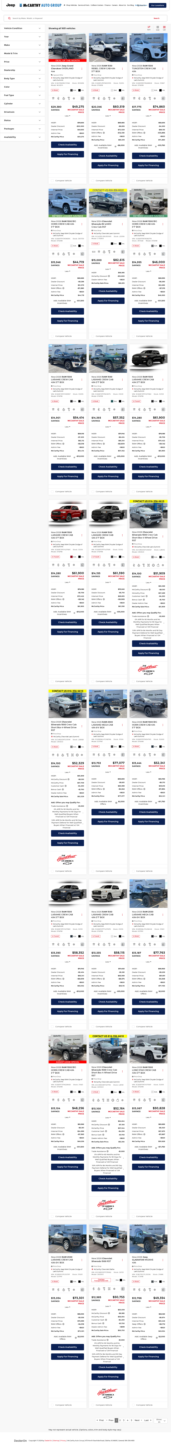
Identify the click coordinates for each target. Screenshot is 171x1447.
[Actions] (82, 68)
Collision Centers (97, 5)
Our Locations (157, 5)
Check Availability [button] (67, 145)
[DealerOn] (20, 1440)
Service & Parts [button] (83, 5)
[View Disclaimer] (74, 98)
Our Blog (130, 5)
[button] (84, 47)
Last (147, 1420)
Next (138, 1420)
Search (156, 18)
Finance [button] (108, 5)
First (101, 1420)
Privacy (63, 1441)
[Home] (64, 5)
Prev (110, 1420)
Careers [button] (115, 5)
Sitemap (56, 1441)
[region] (67, 129)
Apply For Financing (67, 154)
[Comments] (82, 98)
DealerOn (48, 1441)
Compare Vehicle (63, 181)
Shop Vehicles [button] (71, 5)
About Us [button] (122, 5)
